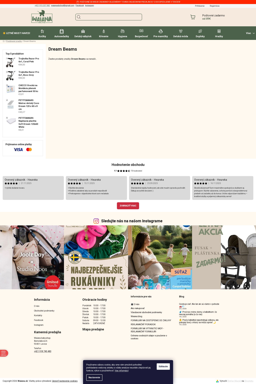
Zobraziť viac (128, 205)
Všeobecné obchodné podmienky (146, 312)
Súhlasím (163, 366)
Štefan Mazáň (234, 381)
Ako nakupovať (138, 308)
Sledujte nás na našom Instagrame (131, 221)
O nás (36, 306)
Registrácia (214, 6)
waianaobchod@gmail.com (62, 5)
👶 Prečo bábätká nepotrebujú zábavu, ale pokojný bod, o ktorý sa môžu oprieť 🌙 (199, 321)
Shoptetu (248, 381)
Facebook (80, 5)
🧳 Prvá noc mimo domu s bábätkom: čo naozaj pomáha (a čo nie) (198, 313)
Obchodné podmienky (44, 310)
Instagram (89, 5)
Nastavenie (94, 377)
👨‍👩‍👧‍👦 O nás (135, 304)
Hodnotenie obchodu (128, 165)
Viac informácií (121, 370)
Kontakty (38, 315)
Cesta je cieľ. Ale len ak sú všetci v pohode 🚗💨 (199, 305)
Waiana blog (136, 316)
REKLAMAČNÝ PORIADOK (143, 324)
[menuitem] (16, 33)
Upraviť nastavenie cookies (65, 381)
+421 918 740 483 (42, 351)
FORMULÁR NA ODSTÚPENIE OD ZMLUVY (151, 320)
